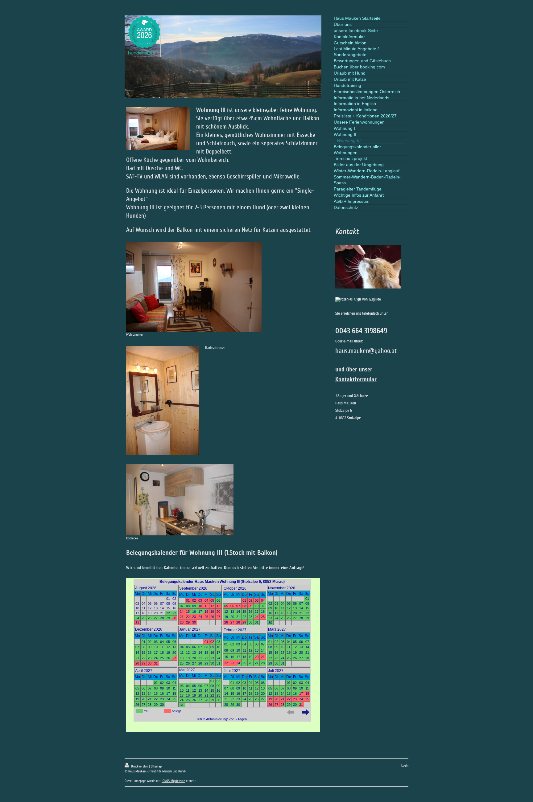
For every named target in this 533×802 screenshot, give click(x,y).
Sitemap (156, 766)
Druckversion (139, 766)
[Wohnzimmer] (194, 287)
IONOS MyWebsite (173, 781)
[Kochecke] (179, 499)
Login (404, 765)
